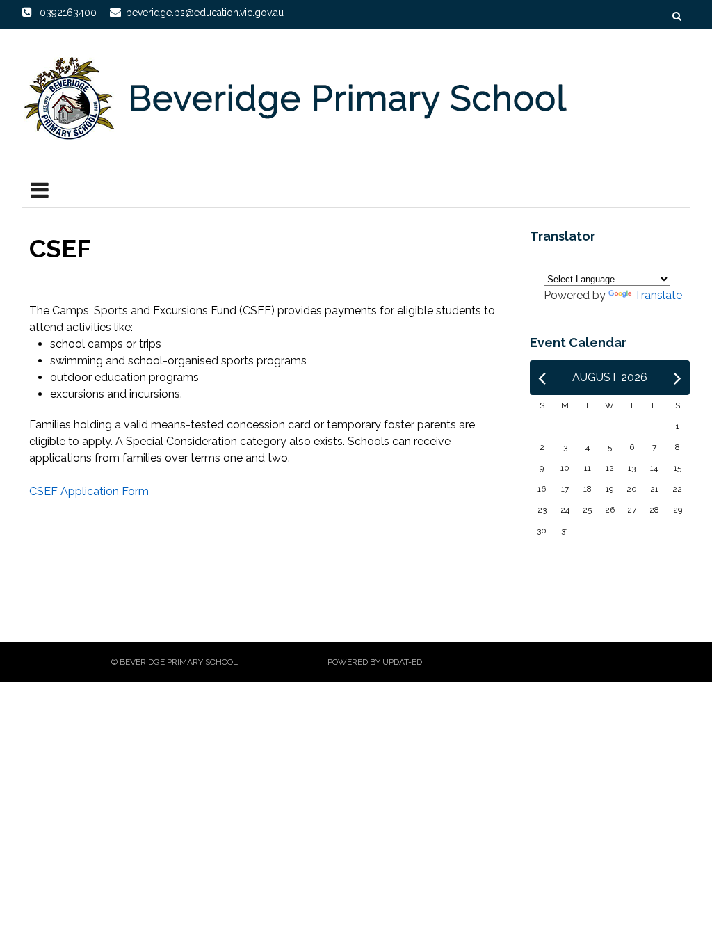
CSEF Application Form (89, 491)
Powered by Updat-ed (374, 662)
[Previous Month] (542, 377)
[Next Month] (678, 377)
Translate (658, 295)
